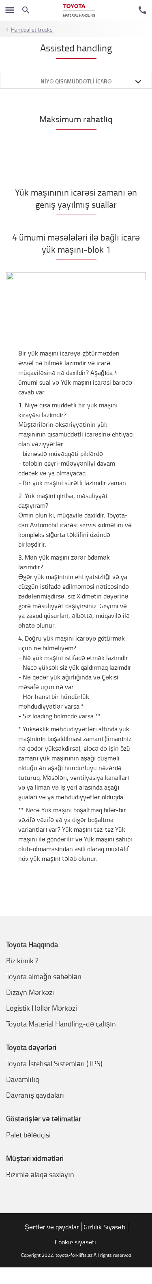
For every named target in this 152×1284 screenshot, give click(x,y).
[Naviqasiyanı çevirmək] (10, 10)
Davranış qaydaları (35, 1095)
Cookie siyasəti (75, 1241)
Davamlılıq (22, 1079)
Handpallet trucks (32, 29)
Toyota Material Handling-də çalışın (61, 1023)
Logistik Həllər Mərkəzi (41, 1008)
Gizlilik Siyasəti (104, 1226)
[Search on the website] (26, 10)
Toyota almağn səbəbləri (43, 976)
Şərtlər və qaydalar (52, 1226)
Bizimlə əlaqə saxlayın (40, 1174)
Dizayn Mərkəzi (30, 992)
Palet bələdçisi (28, 1134)
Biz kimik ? (22, 960)
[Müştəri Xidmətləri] (142, 10)
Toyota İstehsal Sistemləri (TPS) (54, 1063)
